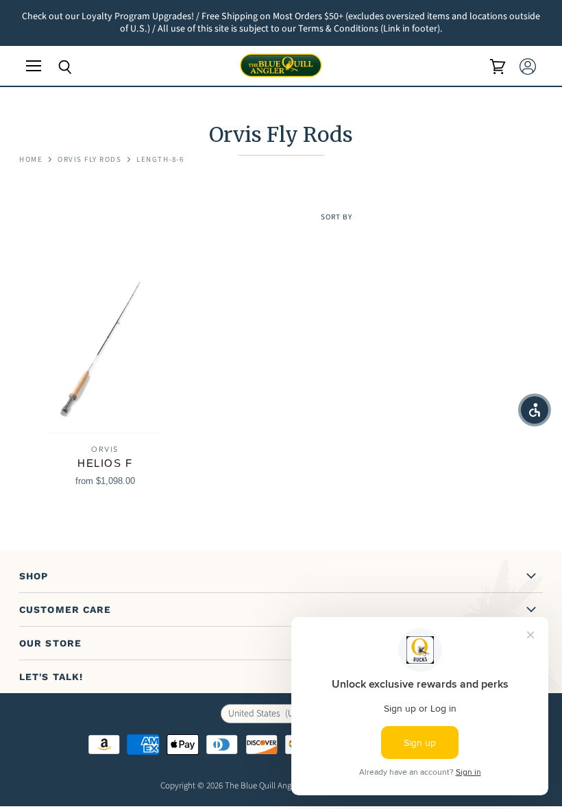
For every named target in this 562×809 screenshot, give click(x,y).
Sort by (336, 217)
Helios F (104, 463)
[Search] (55, 67)
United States (271, 714)
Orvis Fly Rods (89, 160)
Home (30, 160)
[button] (534, 410)
